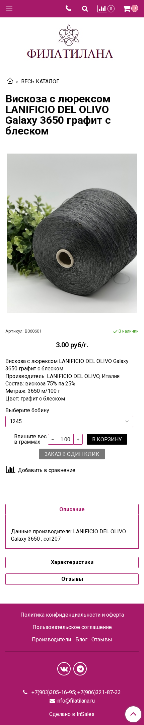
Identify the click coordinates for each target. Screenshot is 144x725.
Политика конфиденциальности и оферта (72, 615)
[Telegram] (80, 668)
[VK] (64, 668)
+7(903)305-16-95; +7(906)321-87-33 (75, 692)
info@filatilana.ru (75, 701)
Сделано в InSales (71, 714)
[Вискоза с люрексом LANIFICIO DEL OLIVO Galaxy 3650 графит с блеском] (72, 233)
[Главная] (10, 81)
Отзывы (101, 639)
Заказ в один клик (72, 454)
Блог (81, 639)
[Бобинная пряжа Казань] (72, 41)
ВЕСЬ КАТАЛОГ (40, 81)
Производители (51, 639)
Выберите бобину (27, 410)
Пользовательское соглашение (72, 627)
